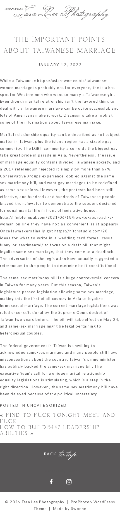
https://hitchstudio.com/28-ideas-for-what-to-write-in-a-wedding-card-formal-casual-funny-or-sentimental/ (58, 238)
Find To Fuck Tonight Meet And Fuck (58, 418)
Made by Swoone (70, 508)
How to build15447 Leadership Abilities (50, 430)
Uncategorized (47, 405)
